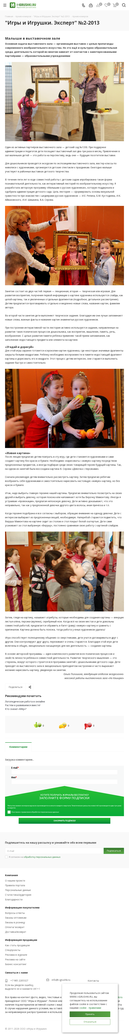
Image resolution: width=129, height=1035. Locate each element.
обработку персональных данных (42, 856)
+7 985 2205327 (19, 980)
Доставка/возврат (15, 931)
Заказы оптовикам (15, 917)
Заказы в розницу (15, 922)
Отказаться (90, 1021)
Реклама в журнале (16, 954)
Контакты (93, 980)
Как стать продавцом (17, 945)
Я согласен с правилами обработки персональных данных (35, 812)
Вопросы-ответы (15, 913)
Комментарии (18, 746)
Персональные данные (18, 890)
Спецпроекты (12, 950)
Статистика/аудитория (18, 894)
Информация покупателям (22, 907)
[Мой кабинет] (91, 5)
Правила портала (15, 885)
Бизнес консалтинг (16, 964)
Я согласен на (34, 856)
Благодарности (14, 899)
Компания (11, 875)
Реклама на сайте (15, 959)
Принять (90, 1014)
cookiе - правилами (90, 1007)
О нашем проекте (15, 880)
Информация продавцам (21, 939)
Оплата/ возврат (15, 927)
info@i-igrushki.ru (61, 979)
